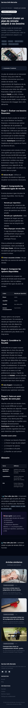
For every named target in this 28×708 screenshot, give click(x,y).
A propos (3, 689)
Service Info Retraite (6, 8)
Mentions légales (5, 694)
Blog (2, 681)
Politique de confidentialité (8, 696)
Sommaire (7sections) (10, 68)
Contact (3, 691)
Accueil (3, 679)
